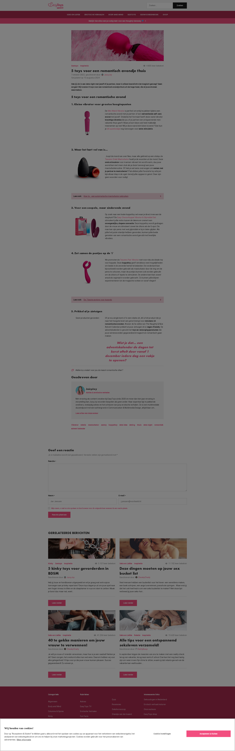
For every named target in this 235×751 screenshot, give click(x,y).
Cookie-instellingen (162, 733)
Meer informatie (24, 740)
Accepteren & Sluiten (209, 733)
